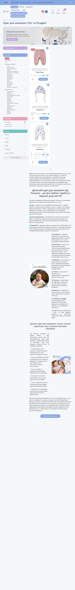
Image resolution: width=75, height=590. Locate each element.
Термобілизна (11, 106)
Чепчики (9, 82)
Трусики (9, 107)
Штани (9, 113)
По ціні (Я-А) (8, 126)
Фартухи (9, 79)
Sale (24, 10)
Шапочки (9, 84)
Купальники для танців (13, 95)
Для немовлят (15, 10)
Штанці (9, 86)
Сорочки (9, 102)
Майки (9, 99)
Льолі (8, 70)
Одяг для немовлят (10, 64)
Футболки (10, 108)
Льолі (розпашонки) (37, 217)
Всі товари (8, 60)
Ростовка (7, 122)
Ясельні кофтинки (12, 87)
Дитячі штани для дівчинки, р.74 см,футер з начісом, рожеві (39, 69)
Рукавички (10, 78)
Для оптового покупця (50, 416)
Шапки (9, 111)
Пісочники (10, 75)
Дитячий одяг (8, 89)
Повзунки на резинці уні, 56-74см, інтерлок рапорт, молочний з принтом (40, 146)
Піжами (9, 100)
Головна (5, 20)
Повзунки (9, 76)
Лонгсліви (10, 96)
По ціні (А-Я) (8, 124)
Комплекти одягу (12, 68)
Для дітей (29, 7)
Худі (8, 80)
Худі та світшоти (11, 110)
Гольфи (9, 92)
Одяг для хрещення (12, 71)
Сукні (8, 104)
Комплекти (10, 94)
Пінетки (9, 74)
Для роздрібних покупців (19, 13)
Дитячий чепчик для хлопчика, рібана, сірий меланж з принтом (40, 107)
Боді (8, 66)
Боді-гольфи (10, 67)
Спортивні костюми (12, 103)
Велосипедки (10, 91)
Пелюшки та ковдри (12, 72)
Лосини (9, 98)
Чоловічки (10, 83)
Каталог (21, 7)
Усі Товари (14, 7)
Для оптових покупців (18, 16)
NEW (7, 58)
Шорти (9, 112)
